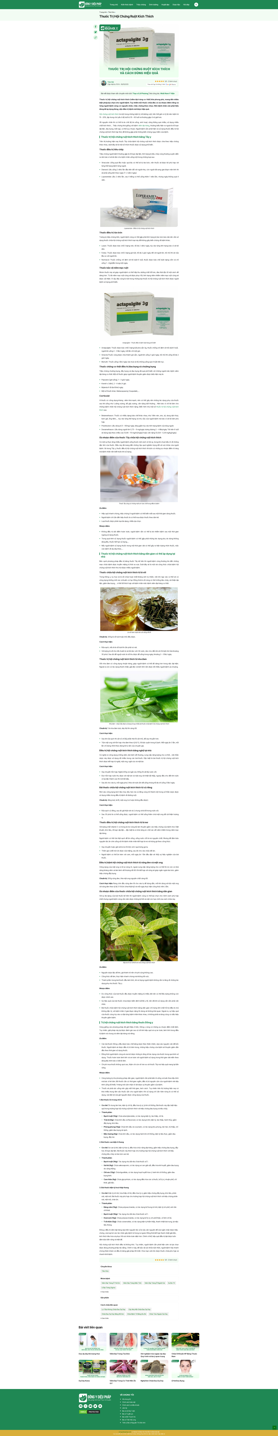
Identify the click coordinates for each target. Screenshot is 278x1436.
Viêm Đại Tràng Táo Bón (120, 1354)
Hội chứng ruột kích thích (109, 114)
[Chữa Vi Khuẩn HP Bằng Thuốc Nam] (185, 1342)
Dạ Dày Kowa (84, 1381)
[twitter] (95, 1406)
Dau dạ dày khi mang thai (89, 1354)
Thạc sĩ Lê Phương (140, 93)
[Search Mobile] (196, 5)
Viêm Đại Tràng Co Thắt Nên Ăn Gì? (123, 1382)
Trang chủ (114, 4)
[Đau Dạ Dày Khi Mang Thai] (92, 1342)
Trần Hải (111, 82)
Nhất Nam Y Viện (167, 93)
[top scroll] (274, 1427)
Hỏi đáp (186, 4)
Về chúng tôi (126, 1399)
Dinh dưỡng (153, 4)
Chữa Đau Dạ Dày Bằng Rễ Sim (113, 1314)
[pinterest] (100, 1406)
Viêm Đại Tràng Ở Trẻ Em (111, 1283)
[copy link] (95, 37)
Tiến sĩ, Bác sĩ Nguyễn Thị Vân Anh (133, 1423)
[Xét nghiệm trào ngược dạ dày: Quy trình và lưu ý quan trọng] (154, 1342)
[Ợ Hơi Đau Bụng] (185, 1369)
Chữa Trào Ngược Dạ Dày (158, 1314)
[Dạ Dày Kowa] (92, 1369)
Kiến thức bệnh (127, 4)
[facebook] (81, 1406)
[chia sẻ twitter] (95, 32)
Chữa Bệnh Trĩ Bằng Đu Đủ (136, 1314)
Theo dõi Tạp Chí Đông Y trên (156, 84)
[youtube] (90, 1406)
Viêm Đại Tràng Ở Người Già (155, 1283)
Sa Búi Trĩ (171, 1283)
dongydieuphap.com (125, 1432)
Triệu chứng (141, 4)
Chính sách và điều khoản (130, 1405)
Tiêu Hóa (111, 12)
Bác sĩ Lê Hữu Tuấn (128, 1411)
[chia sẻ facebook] (95, 26)
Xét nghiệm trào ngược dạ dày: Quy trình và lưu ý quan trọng (153, 1355)
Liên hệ (124, 1408)
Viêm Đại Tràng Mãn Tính (132, 1283)
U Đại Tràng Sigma (108, 1288)
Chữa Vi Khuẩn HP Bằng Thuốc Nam (184, 1355)
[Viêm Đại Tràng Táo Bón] (123, 1342)
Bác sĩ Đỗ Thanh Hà (128, 1417)
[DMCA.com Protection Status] (89, 1412)
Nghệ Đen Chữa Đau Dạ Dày (152, 1381)
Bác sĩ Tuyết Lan (127, 1414)
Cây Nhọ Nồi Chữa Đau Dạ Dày (139, 1309)
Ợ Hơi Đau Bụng (178, 1381)
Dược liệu (176, 4)
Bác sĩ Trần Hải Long (129, 1420)
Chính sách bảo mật (128, 1402)
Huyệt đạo (165, 4)
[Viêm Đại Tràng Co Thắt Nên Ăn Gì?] (123, 1369)
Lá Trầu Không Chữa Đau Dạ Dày (113, 1309)
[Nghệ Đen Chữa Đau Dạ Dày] (154, 1369)
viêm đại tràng (143, 125)
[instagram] (85, 1406)
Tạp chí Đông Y (90, 4)
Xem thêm (105, 1292)
